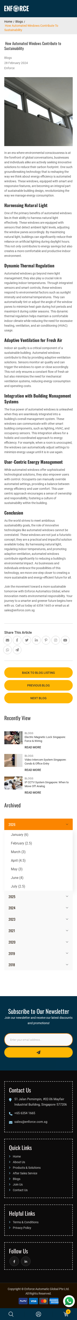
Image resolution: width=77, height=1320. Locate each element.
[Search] (11, 1314)
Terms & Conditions (25, 1222)
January (19, 834)
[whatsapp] (69, 1301)
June (17, 877)
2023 (12, 919)
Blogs (19, 21)
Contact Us (20, 1190)
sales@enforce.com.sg (30, 1121)
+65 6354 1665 (24, 1113)
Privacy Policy (22, 1228)
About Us (19, 1162)
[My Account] (38, 1314)
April (18, 860)
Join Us (18, 1184)
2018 (12, 964)
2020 (12, 942)
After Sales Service (25, 1173)
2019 (12, 953)
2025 (12, 896)
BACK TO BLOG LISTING (38, 673)
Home (8, 21)
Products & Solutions (27, 1168)
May (17, 869)
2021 (12, 930)
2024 (12, 907)
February (21, 843)
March (18, 851)
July (18, 886)
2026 (12, 824)
